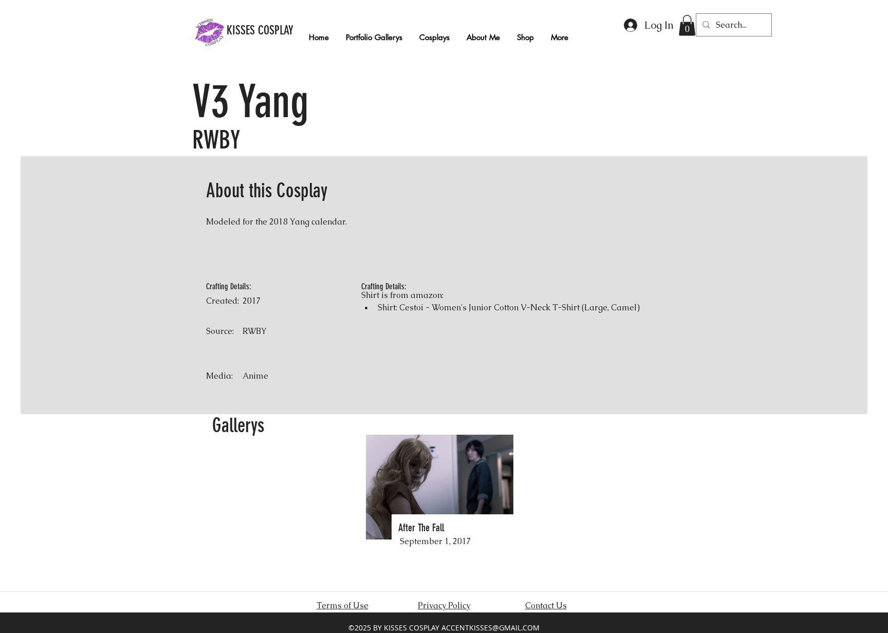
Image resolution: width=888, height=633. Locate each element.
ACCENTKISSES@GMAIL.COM (490, 627)
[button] (687, 25)
